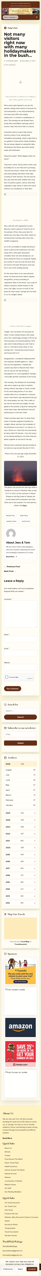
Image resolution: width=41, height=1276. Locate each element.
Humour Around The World (14, 1170)
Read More (10, 556)
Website (7, 662)
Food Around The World (13, 1159)
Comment (8, 599)
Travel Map (24, 942)
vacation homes (11, 521)
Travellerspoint (20, 944)
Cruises (7, 1155)
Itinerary (8, 1177)
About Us (8, 1148)
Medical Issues (10, 1185)
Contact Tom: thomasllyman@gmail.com (20, 6)
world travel (26, 521)
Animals (7, 1152)
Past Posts (9, 1210)
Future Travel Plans (12, 1163)
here (25, 505)
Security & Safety (11, 1224)
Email (6, 648)
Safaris (7, 1221)
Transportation (10, 1228)
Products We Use (11, 1214)
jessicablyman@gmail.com (13, 1251)
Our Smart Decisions (12, 1203)
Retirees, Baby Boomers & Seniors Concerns (21, 1217)
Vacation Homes (11, 1235)
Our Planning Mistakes (13, 1192)
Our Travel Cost (10, 1206)
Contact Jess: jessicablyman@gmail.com (20, 3)
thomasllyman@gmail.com (12, 1255)
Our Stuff (8, 1188)
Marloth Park (10, 516)
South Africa (24, 516)
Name (6, 634)
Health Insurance (11, 1166)
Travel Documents (11, 1232)
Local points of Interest (13, 1181)
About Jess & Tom (18, 542)
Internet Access (11, 1174)
